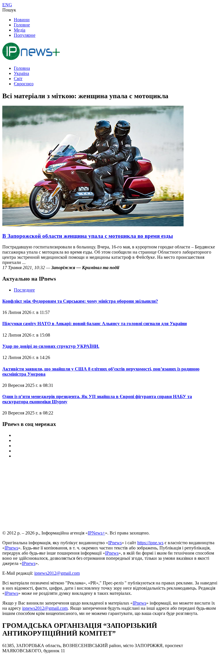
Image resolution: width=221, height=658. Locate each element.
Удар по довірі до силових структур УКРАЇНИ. (50, 346)
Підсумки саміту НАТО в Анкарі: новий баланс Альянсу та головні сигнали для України (94, 323)
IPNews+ (96, 532)
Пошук (9, 9)
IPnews (115, 542)
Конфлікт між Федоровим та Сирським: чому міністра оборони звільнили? (80, 301)
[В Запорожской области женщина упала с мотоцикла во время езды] (93, 224)
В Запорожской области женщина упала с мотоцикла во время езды (87, 236)
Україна (21, 73)
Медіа (19, 30)
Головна (22, 68)
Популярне (24, 35)
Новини (22, 19)
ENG (7, 4)
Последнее (24, 289)
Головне (22, 24)
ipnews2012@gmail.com (57, 573)
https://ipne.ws (150, 542)
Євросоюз (23, 83)
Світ (18, 78)
